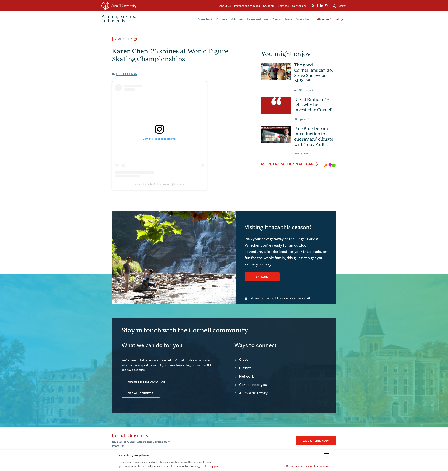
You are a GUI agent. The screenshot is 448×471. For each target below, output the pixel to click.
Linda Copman (126, 74)
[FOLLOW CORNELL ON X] (313, 5)
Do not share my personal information (307, 466)
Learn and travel (258, 19)
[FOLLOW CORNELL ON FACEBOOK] (317, 5)
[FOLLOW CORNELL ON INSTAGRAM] (326, 5)
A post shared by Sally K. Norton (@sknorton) (159, 184)
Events (277, 19)
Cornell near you (253, 384)
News (289, 19)
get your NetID (201, 365)
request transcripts (150, 365)
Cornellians (299, 5)
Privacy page (212, 466)
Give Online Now (316, 440)
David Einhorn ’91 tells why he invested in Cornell (313, 105)
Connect (221, 19)
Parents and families (247, 5)
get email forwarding (177, 365)
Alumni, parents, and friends (119, 19)
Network (246, 376)
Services (283, 5)
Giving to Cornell (328, 19)
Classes (245, 368)
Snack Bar (124, 39)
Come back (205, 19)
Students (268, 5)
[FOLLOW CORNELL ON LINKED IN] (321, 5)
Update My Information (146, 381)
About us (225, 5)
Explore (262, 276)
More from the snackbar (287, 164)
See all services (140, 393)
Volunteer (237, 19)
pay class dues (136, 369)
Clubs (243, 359)
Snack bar (302, 19)
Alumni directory (253, 393)
